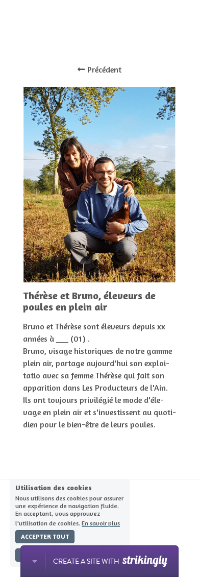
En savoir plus (101, 523)
